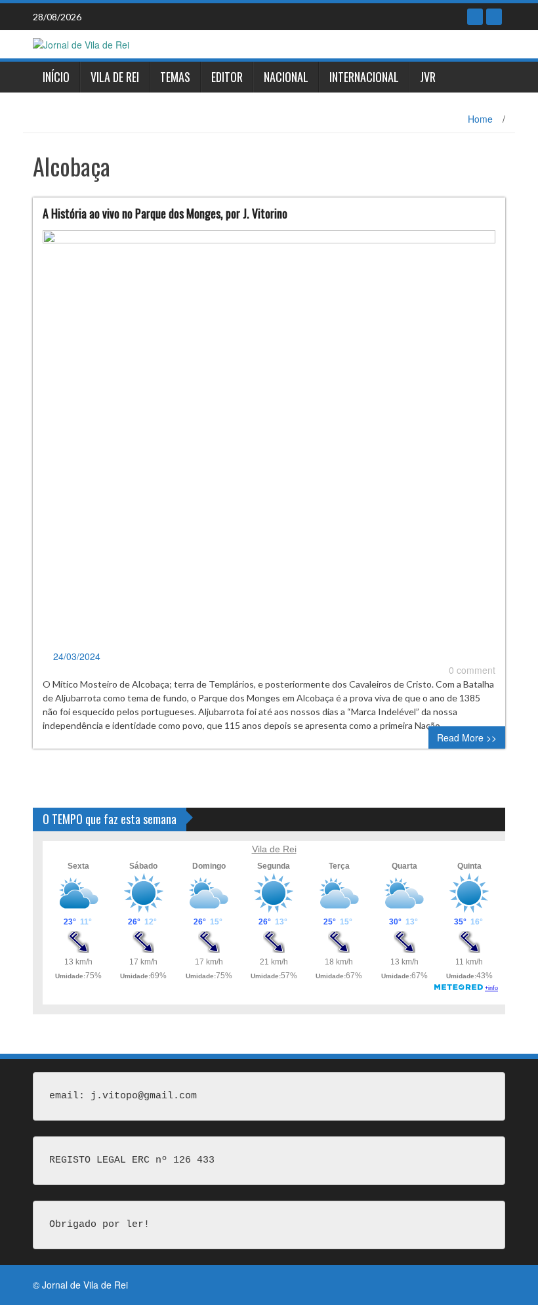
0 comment (472, 669)
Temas (175, 76)
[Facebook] (475, 17)
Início (56, 76)
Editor (227, 76)
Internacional (364, 76)
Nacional (286, 76)
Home (480, 118)
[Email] (494, 17)
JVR (428, 76)
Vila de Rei (115, 76)
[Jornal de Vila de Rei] (81, 43)
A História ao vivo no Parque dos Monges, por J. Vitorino (165, 213)
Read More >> (467, 737)
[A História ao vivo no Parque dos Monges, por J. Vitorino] (269, 438)
